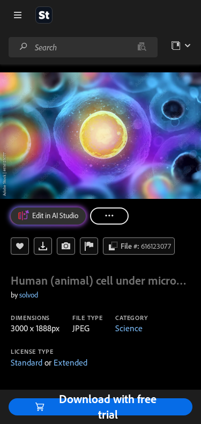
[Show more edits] (109, 216)
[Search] (23, 46)
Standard (26, 362)
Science (129, 328)
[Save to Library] (20, 246)
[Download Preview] (43, 246)
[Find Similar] (66, 246)
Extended (70, 362)
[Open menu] (18, 15)
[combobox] (83, 47)
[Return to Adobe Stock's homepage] (44, 15)
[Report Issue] (89, 246)
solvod (28, 295)
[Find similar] (141, 47)
